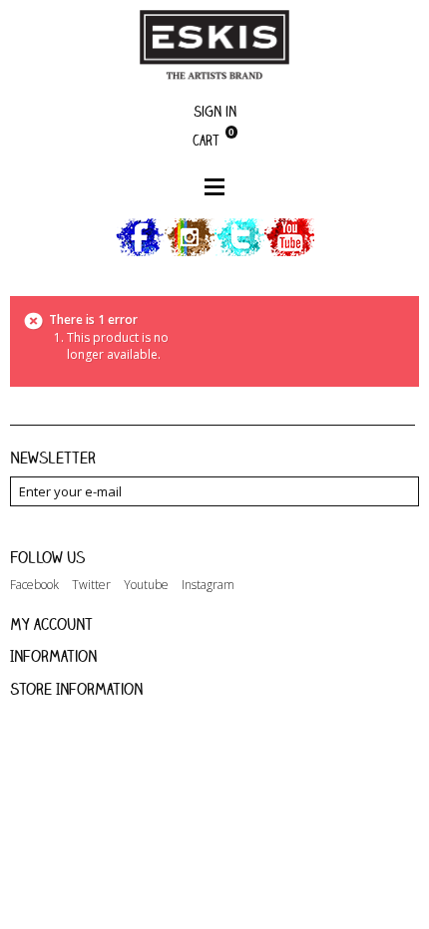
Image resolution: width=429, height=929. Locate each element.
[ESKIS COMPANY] (214, 44)
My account (51, 624)
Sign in (215, 111)
